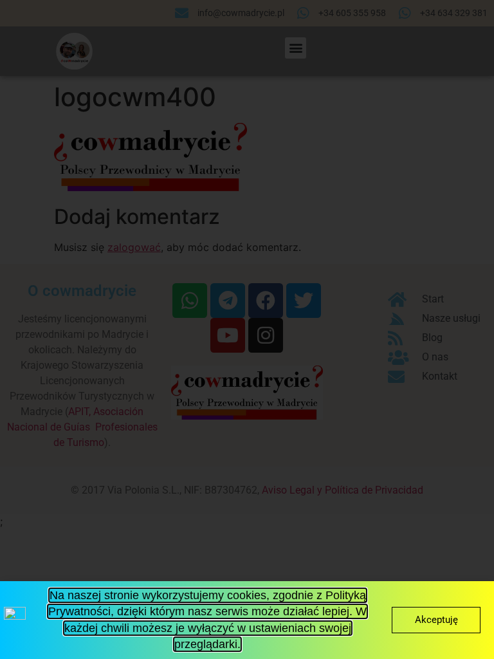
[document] (247, 329)
